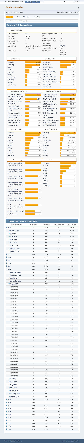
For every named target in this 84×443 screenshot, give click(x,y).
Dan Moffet (46, 186)
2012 (9, 420)
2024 (9, 257)
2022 (9, 263)
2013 (9, 417)
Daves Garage (47, 74)
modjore (62, 46)
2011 (9, 423)
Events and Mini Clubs (49, 77)
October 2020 (14, 278)
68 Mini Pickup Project (49, 123)
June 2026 (13, 236)
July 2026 (13, 233)
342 (27, 34)
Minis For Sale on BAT (14, 99)
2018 (9, 403)
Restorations (47, 65)
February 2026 (15, 248)
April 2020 (13, 388)
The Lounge (46, 62)
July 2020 (13, 379)
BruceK (10, 67)
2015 (9, 411)
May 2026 (13, 239)
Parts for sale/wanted (49, 79)
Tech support (47, 87)
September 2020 (15, 281)
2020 (9, 269)
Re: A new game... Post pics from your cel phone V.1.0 (15, 165)
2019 (9, 400)
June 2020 (13, 382)
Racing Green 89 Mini (14, 120)
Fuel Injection (47, 84)
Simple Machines (18, 441)
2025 (9, 254)
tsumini (45, 150)
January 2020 (14, 397)
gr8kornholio (12, 77)
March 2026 (14, 245)
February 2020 (15, 394)
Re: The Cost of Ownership (16, 211)
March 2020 (14, 391)
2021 (9, 266)
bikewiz (45, 183)
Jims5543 (11, 72)
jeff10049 (11, 80)
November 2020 (15, 275)
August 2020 (14, 284)
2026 (9, 228)
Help (62, 441)
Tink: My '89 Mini (13, 125)
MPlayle (10, 70)
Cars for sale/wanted (49, 72)
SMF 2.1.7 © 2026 (8, 441)
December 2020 (15, 272)
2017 (9, 405)
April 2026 (13, 242)
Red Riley (45, 178)
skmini (45, 148)
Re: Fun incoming (13, 189)
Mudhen (10, 82)
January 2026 (14, 251)
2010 (9, 426)
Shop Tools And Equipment (51, 82)
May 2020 (13, 385)
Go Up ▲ (77, 441)
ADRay (10, 150)
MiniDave (11, 62)
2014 (9, 414)
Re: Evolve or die (13, 214)
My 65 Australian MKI (14, 123)
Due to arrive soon (13, 113)
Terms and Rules (69, 441)
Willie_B (10, 75)
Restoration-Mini (14, 7)
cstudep (45, 155)
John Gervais (12, 85)
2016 (9, 408)
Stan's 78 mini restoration (51, 120)
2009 (9, 429)
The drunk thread (13, 106)
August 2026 (14, 231)
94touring (11, 65)
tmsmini (10, 143)
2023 (9, 260)
